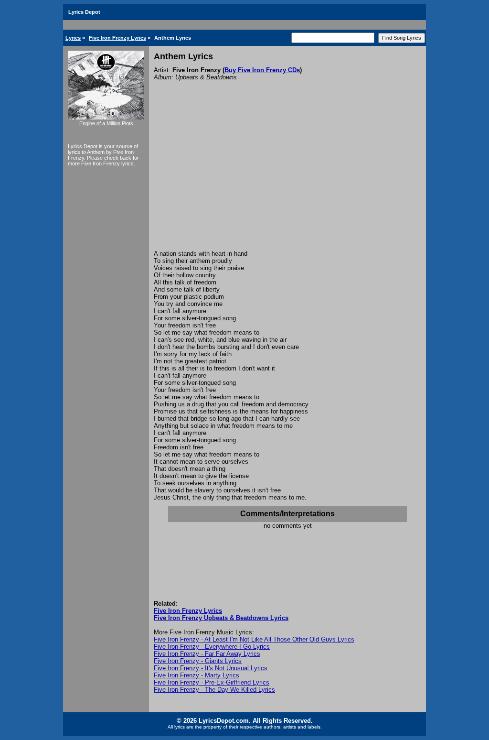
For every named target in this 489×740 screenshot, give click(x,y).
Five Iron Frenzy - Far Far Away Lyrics (207, 653)
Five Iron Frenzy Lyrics (117, 38)
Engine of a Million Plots (106, 123)
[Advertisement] (287, 178)
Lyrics (73, 38)
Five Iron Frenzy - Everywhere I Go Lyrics (212, 646)
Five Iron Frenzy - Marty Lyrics (196, 675)
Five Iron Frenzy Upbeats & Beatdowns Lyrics (221, 617)
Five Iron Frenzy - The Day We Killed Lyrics (214, 689)
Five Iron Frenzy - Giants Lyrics (198, 660)
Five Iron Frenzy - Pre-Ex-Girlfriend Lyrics (211, 682)
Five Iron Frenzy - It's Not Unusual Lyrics (210, 668)
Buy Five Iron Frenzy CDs (262, 70)
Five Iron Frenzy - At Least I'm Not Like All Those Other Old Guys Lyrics (254, 639)
